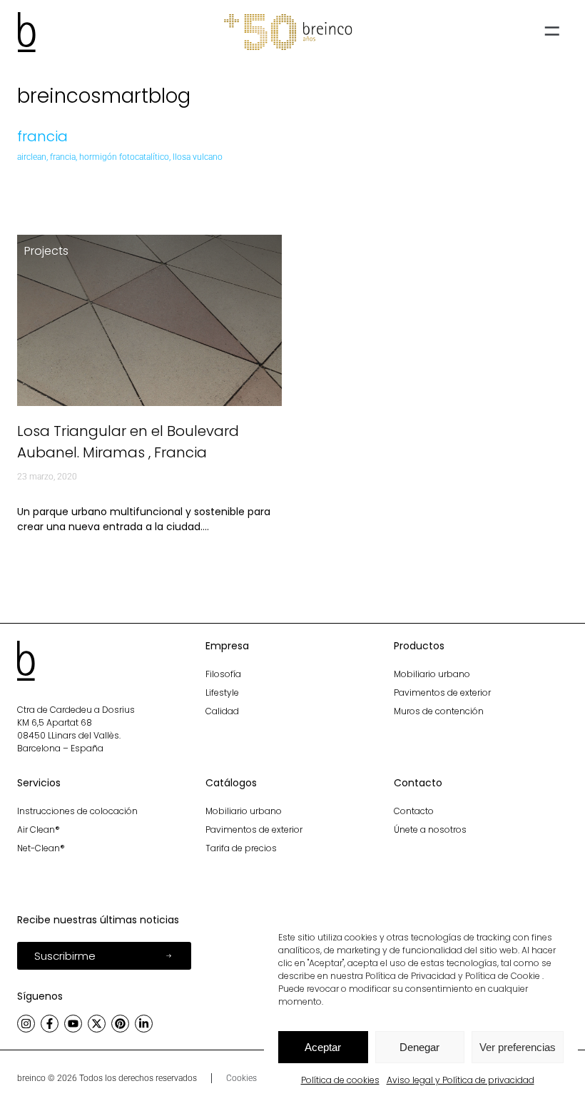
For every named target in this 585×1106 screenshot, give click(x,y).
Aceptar (323, 1047)
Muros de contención (439, 711)
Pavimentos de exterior (442, 692)
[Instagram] (26, 1024)
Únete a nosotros (430, 829)
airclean (31, 157)
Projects (46, 251)
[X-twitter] (97, 1024)
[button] (551, 32)
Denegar (419, 1047)
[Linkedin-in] (144, 1024)
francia (63, 157)
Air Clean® (38, 829)
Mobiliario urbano (432, 674)
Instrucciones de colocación (77, 811)
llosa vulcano (198, 157)
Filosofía (223, 674)
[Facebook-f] (49, 1024)
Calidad (222, 711)
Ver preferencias (517, 1047)
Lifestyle (222, 692)
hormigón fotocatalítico (124, 157)
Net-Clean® (41, 848)
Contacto (414, 811)
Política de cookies (340, 1080)
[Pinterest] (120, 1024)
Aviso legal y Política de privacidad (460, 1080)
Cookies (241, 1078)
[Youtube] (73, 1024)
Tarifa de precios (241, 848)
